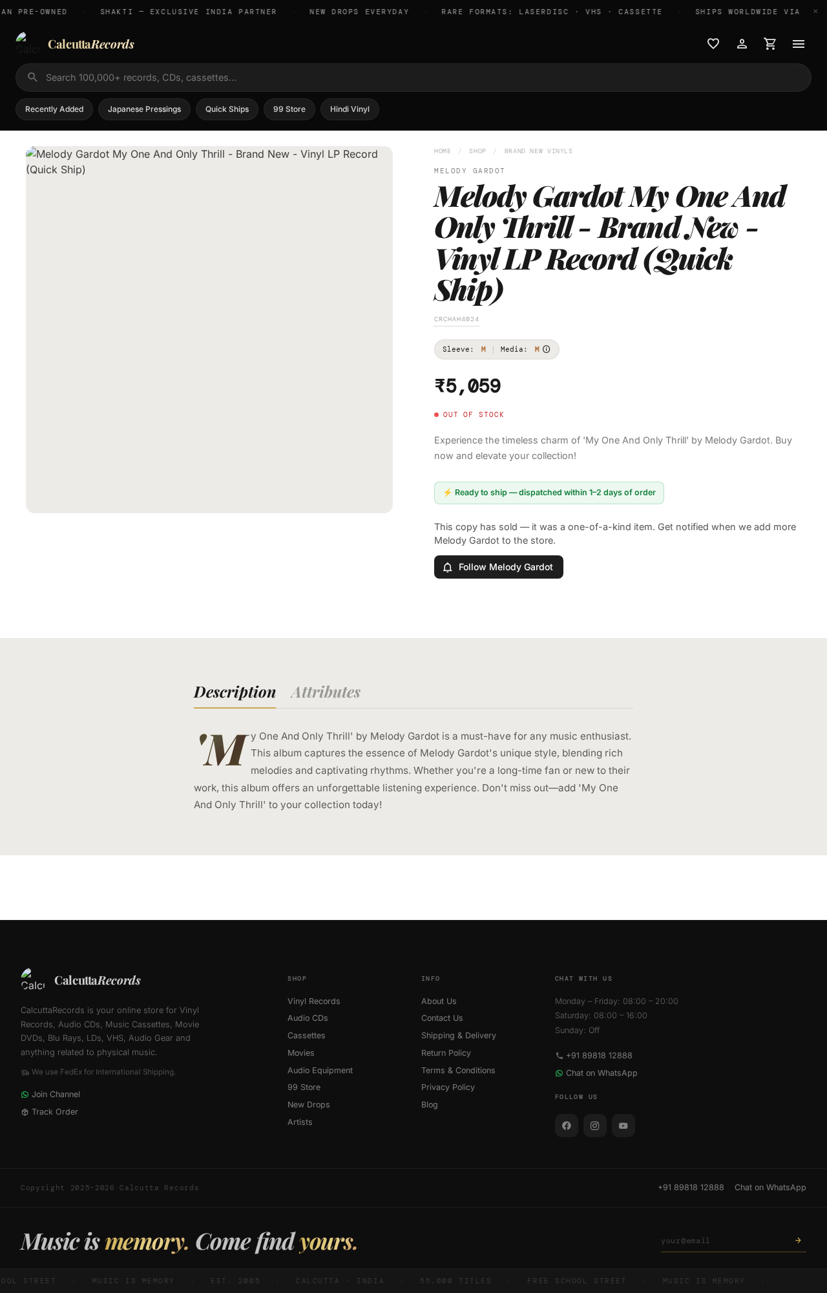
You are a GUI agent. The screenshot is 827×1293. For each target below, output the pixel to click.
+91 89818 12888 (599, 1055)
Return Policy (446, 1053)
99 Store (289, 109)
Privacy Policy (448, 1087)
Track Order (55, 1112)
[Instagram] (595, 1125)
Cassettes (307, 1035)
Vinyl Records (314, 1001)
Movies (301, 1053)
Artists (300, 1122)
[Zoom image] (374, 495)
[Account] (742, 44)
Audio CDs (308, 1018)
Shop (478, 151)
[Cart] (770, 44)
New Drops (309, 1104)
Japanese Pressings (144, 109)
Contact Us (442, 1018)
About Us (439, 1001)
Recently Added (54, 109)
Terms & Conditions (458, 1070)
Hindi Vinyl (350, 109)
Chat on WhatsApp (602, 1073)
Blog (429, 1104)
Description (235, 691)
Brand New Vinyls (539, 151)
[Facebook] (566, 1125)
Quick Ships (227, 109)
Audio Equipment (320, 1070)
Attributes (326, 691)
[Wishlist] (713, 44)
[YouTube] (623, 1125)
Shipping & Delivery (458, 1035)
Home (443, 151)
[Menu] (798, 44)
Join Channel (56, 1094)
